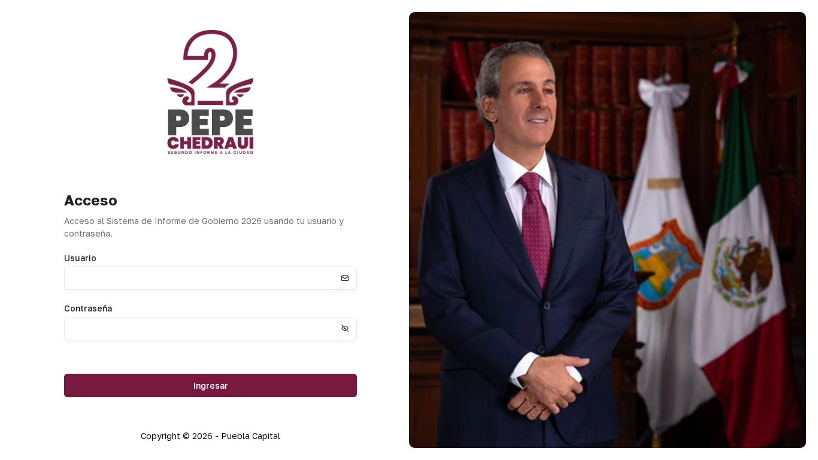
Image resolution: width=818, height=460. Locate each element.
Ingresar (210, 385)
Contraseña (88, 308)
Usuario (80, 258)
